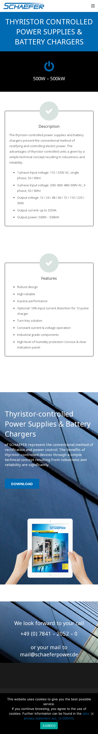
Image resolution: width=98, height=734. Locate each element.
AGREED (49, 726)
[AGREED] (92, 713)
